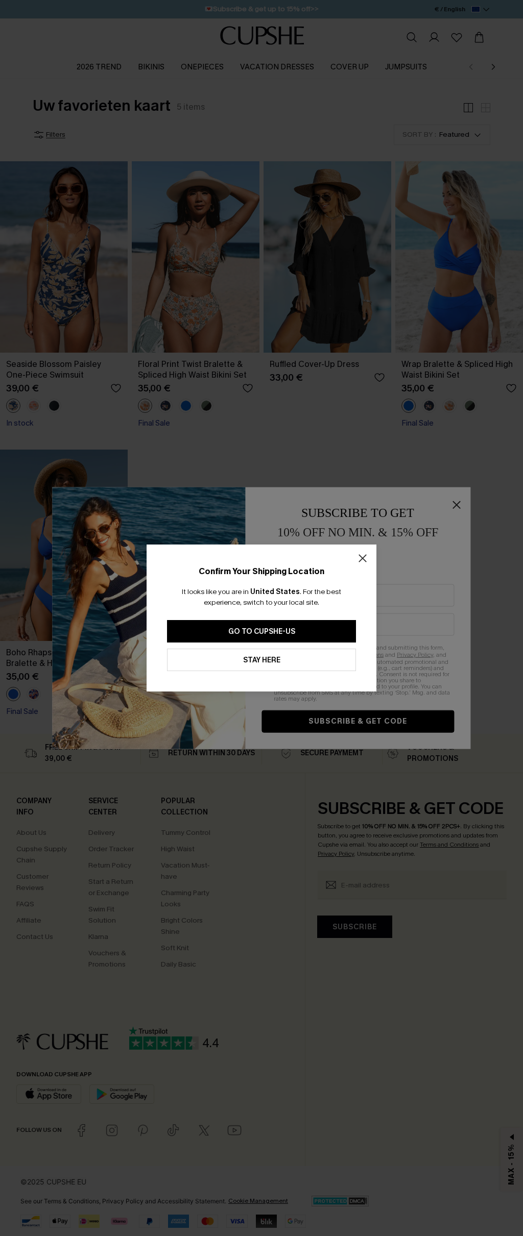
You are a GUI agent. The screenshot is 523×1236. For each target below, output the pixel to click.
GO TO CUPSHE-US (261, 631)
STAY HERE (261, 660)
